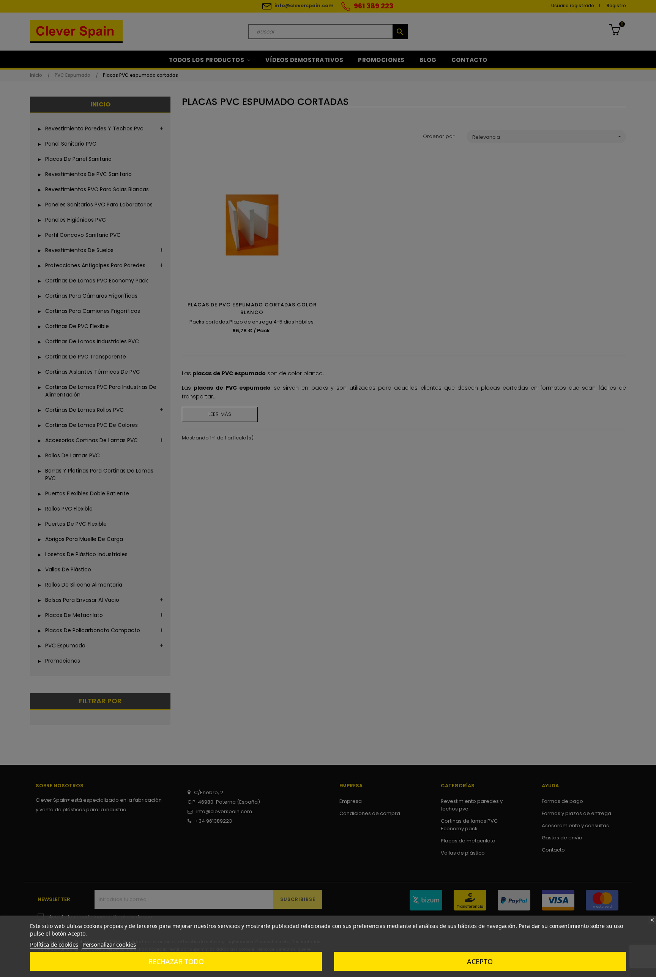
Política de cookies (54, 944)
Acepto (480, 961)
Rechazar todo (176, 961)
